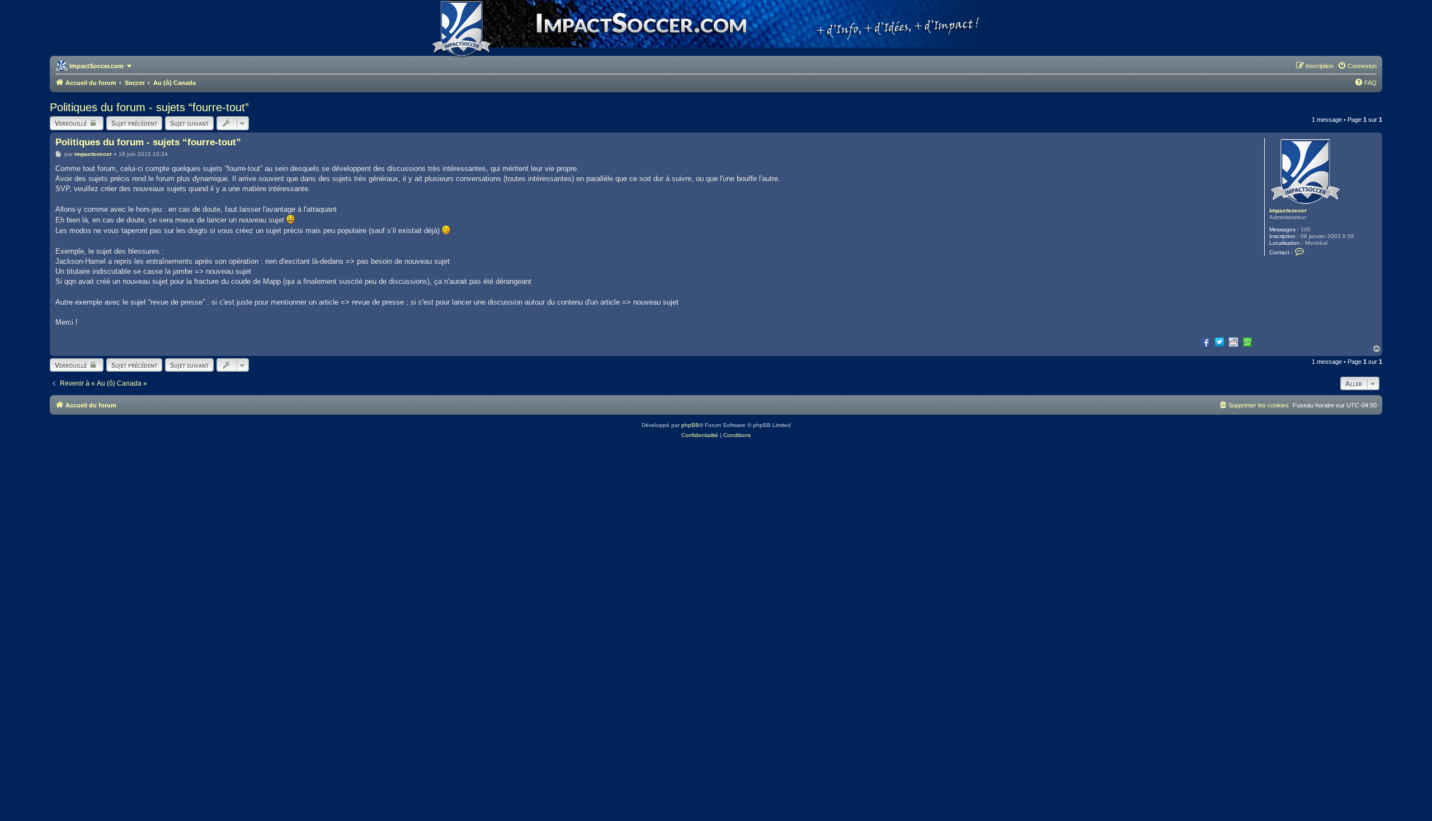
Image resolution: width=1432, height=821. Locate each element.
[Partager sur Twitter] (1219, 341)
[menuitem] (1357, 66)
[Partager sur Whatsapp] (1247, 341)
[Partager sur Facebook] (1205, 341)
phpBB (690, 425)
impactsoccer (1288, 210)
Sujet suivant (189, 123)
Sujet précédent (134, 123)
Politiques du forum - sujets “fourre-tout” (149, 107)
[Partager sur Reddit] (1233, 341)
